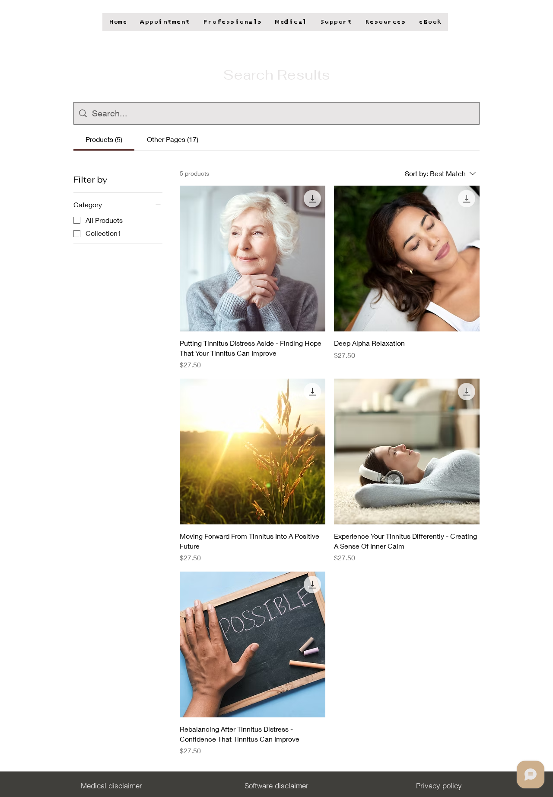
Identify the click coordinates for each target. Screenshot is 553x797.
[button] (430, 22)
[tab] (103, 139)
